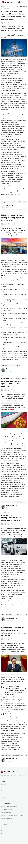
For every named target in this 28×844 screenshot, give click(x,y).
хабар (15, 192)
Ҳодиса (3, 784)
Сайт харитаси (5, 828)
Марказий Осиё (7, 365)
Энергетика (5, 202)
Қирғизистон (6, 502)
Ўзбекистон (18, 365)
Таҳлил (3, 791)
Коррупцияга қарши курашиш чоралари (12, 815)
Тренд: (3, 6)
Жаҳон (3, 797)
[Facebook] (11, 23)
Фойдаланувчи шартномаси (9, 806)
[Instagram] (2, 23)
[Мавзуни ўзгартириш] (20, 2)
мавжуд (16, 359)
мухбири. (12, 409)
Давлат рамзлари (6, 812)
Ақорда (16, 6)
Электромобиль (7, 614)
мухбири (20, 536)
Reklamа (3, 834)
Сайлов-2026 (9, 6)
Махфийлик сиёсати (6, 809)
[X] (14, 23)
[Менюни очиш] (25, 2)
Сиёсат (3, 788)
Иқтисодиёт (4, 794)
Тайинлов (22, 6)
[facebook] (11, 775)
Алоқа (3, 831)
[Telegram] (8, 23)
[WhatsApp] (5, 23)
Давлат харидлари (6, 818)
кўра (2, 232)
